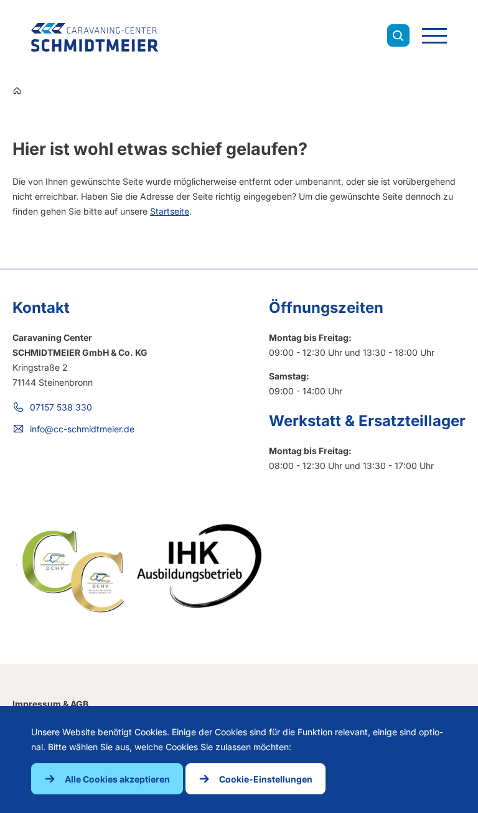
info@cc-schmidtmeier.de (82, 429)
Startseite (169, 211)
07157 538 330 (61, 407)
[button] (107, 778)
